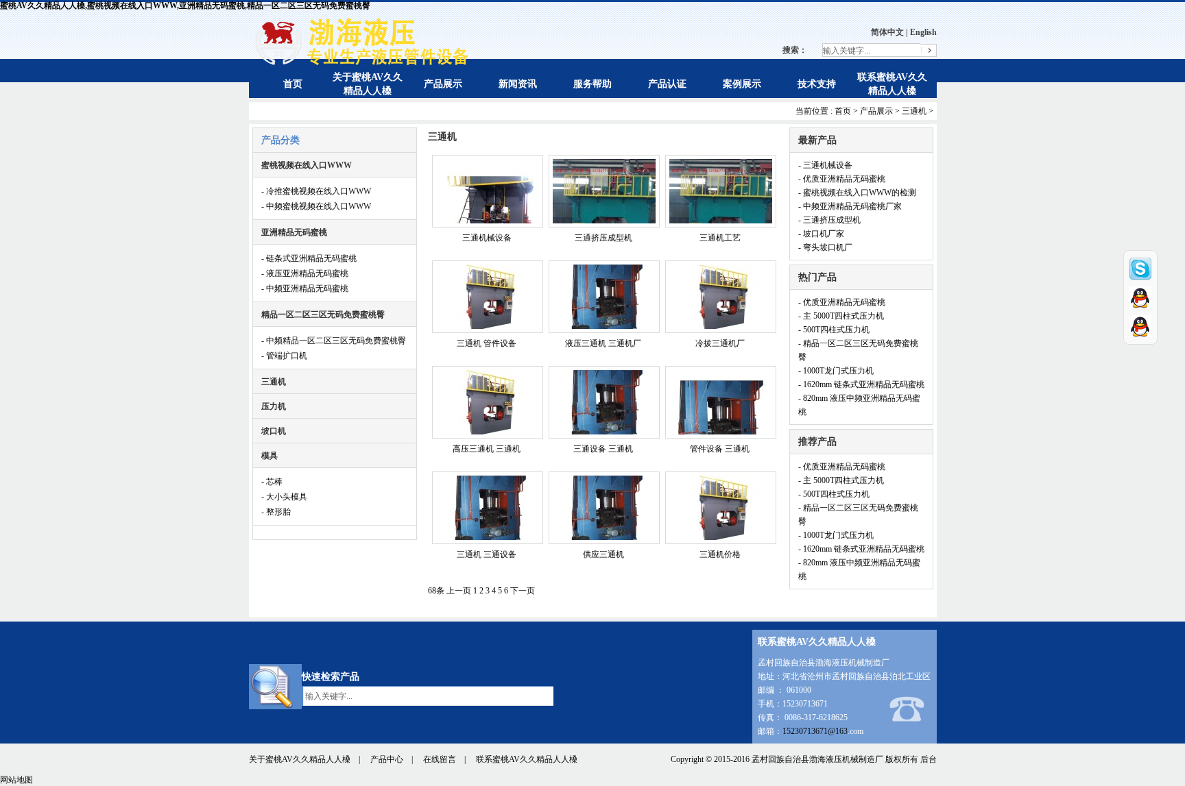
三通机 (914, 111)
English (923, 32)
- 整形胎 (276, 512)
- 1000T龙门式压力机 (836, 371)
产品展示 (443, 84)
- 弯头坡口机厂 (825, 247)
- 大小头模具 (284, 497)
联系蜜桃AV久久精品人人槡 (526, 759)
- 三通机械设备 (825, 165)
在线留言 (439, 759)
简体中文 (887, 32)
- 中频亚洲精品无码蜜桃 (304, 288)
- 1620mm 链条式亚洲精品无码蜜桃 (861, 384)
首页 (292, 84)
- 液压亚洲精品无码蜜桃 (304, 273)
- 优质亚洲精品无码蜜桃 (841, 179)
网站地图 (16, 780)
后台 (928, 759)
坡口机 (273, 431)
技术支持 (817, 84)
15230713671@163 (815, 731)
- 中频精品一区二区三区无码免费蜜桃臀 (333, 340)
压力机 (273, 406)
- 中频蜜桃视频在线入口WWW (316, 206)
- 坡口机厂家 (821, 233)
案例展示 (742, 84)
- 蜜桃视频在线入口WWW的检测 (857, 192)
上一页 (458, 590)
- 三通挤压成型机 (829, 220)
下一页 (522, 590)
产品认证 (667, 84)
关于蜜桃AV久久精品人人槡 (299, 759)
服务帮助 (592, 84)
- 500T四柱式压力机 (834, 329)
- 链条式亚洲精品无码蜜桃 (309, 258)
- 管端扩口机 (284, 355)
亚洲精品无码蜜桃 (294, 232)
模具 (269, 455)
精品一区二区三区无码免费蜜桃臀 (323, 314)
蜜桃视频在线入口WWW (306, 165)
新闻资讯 (518, 84)
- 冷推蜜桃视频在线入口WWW (316, 191)
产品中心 (386, 759)
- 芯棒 (272, 482)
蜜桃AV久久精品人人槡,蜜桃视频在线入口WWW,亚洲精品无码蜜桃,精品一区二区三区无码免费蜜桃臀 (185, 5)
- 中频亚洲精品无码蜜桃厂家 (850, 206)
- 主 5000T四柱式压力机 (841, 316)
